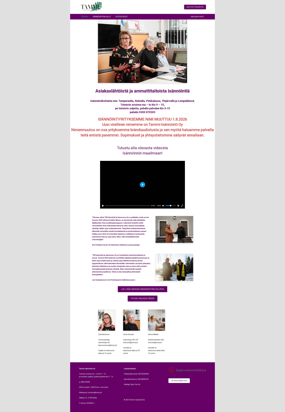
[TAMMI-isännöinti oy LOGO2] (91, 7)
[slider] (127, 206)
